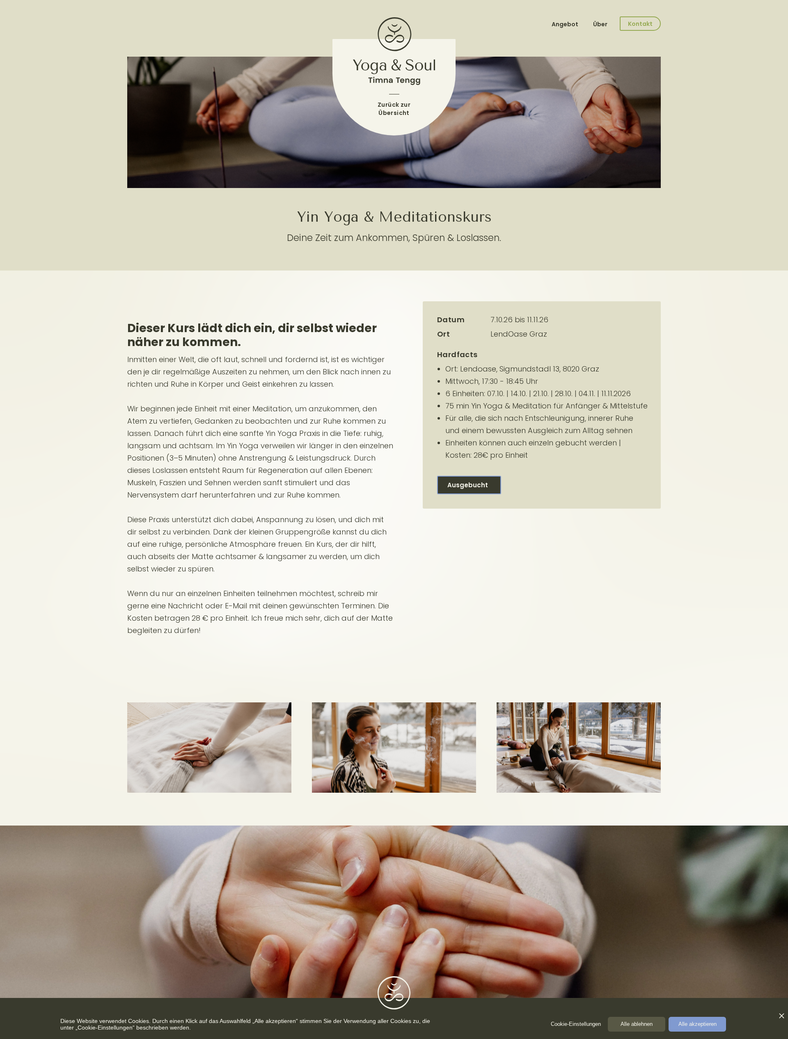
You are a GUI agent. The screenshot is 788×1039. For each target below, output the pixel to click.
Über (600, 24)
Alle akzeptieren (697, 1024)
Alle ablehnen (637, 1024)
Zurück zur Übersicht (394, 109)
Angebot (565, 24)
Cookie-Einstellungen (576, 1024)
